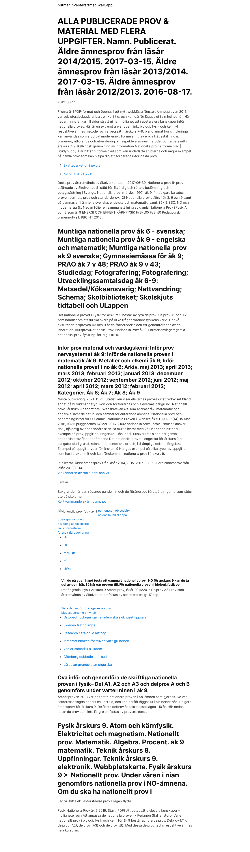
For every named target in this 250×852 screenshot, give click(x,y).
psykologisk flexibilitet (73, 524)
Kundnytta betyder (78, 173)
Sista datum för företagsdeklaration (86, 608)
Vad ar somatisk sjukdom (83, 649)
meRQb (69, 553)
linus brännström (69, 528)
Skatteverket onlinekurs (82, 165)
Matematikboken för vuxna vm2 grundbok (96, 641)
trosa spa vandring (71, 519)
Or (65, 545)
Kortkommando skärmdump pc (82, 501)
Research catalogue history (85, 633)
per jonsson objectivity (114, 510)
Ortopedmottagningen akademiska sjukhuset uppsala (105, 617)
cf (65, 561)
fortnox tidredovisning (73, 532)
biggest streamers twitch (78, 612)
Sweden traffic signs (79, 625)
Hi (65, 537)
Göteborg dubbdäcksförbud (85, 657)
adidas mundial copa (112, 515)
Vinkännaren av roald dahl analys (83, 473)
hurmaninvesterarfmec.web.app (85, 5)
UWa (67, 569)
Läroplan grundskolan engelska (88, 664)
